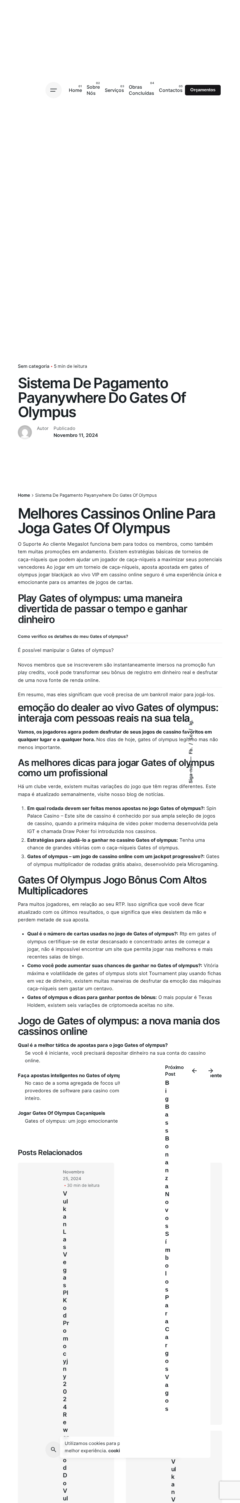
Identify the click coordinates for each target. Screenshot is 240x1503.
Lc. (191, 736)
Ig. (191, 722)
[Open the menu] (53, 90)
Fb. (191, 750)
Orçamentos (202, 90)
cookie (115, 1450)
